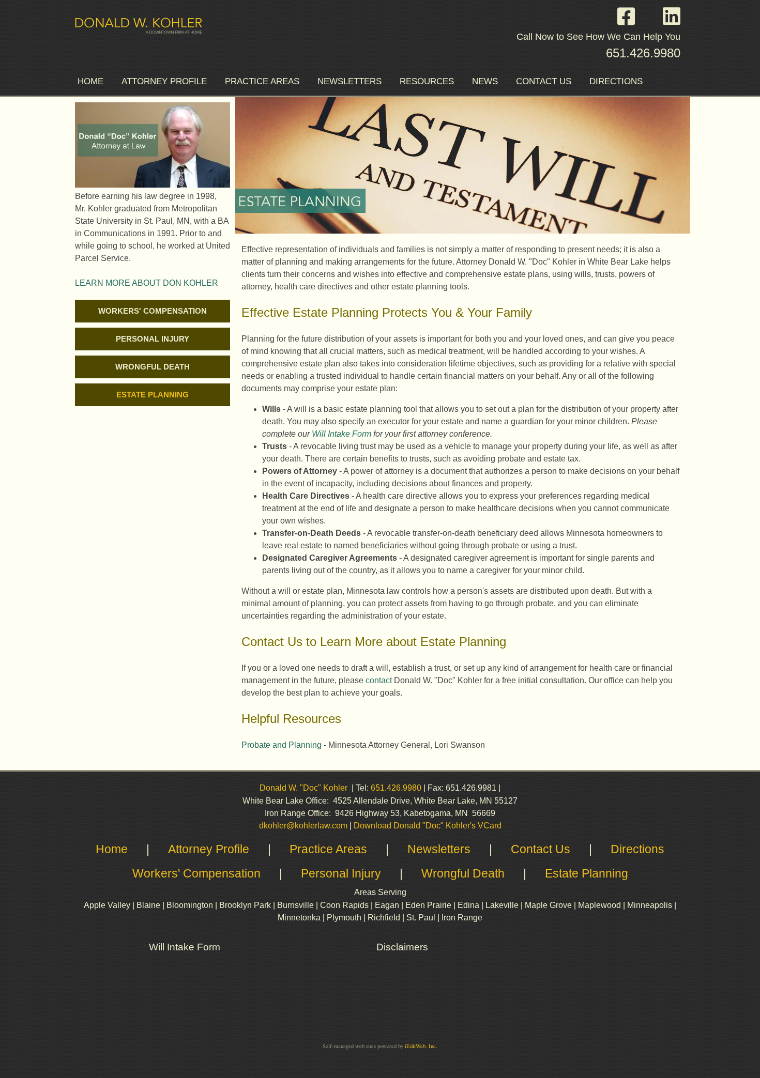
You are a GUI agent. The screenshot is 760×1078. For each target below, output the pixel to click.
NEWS (485, 81)
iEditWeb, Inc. (421, 1046)
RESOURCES (427, 81)
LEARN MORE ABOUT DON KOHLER (146, 283)
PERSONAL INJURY (152, 339)
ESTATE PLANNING (152, 395)
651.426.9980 (643, 53)
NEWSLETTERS (349, 81)
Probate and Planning (281, 745)
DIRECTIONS (616, 81)
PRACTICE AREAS (262, 81)
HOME (90, 81)
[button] (631, 16)
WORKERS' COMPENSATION (152, 311)
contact (379, 680)
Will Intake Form (341, 433)
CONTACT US (543, 81)
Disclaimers (403, 947)
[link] (152, 311)
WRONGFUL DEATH (152, 367)
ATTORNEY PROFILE (164, 81)
